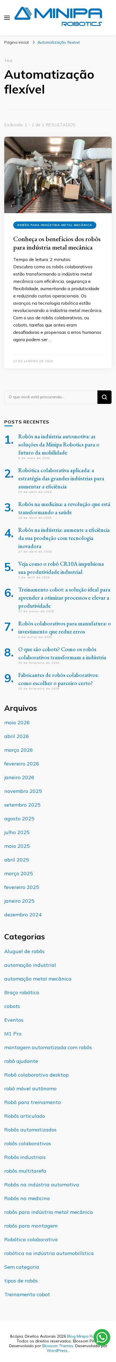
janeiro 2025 (19, 901)
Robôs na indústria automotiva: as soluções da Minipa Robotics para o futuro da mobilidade (58, 444)
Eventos (13, 1020)
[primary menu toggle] (7, 18)
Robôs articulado (24, 1116)
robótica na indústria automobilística (49, 1253)
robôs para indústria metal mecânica (54, 225)
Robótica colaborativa (31, 1239)
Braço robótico (21, 992)
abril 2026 (16, 736)
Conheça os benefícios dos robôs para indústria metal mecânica (57, 243)
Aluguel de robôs (24, 951)
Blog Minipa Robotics (86, 1336)
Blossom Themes (57, 1345)
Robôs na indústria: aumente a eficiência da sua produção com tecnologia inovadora (64, 538)
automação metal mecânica (38, 978)
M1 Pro (12, 1033)
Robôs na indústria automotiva (41, 1184)
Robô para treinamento (32, 1102)
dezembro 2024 (23, 914)
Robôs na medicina (27, 1198)
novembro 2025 (23, 791)
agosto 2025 (19, 818)
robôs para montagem (30, 1226)
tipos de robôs (21, 1280)
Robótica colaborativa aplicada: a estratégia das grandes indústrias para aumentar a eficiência (61, 478)
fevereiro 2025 (21, 887)
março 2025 (18, 873)
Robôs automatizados (30, 1129)
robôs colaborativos (27, 1143)
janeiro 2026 (19, 777)
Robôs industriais (25, 1157)
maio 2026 (17, 722)
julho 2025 (17, 832)
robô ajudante (21, 1061)
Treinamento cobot (27, 1294)
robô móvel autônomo (30, 1088)
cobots (12, 1006)
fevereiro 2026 (21, 763)
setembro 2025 (22, 805)
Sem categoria (21, 1267)
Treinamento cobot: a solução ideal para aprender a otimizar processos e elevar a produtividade (64, 597)
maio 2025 (17, 846)
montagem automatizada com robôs (48, 1047)
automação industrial (30, 965)
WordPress (57, 1350)
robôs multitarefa (25, 1171)
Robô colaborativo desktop (36, 1075)
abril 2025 (16, 859)
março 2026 (18, 750)
